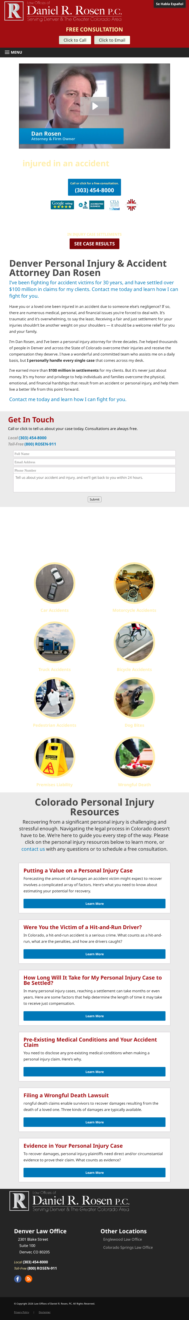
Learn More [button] (95, 903)
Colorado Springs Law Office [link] (128, 1247)
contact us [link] (33, 849)
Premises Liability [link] (54, 784)
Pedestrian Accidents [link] (54, 725)
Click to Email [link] (112, 40)
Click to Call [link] (75, 40)
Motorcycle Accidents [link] (134, 610)
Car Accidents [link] (55, 610)
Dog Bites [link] (134, 725)
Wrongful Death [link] (134, 784)
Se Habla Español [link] (169, 4)
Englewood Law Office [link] (122, 1239)
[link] (63, 11)
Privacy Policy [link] (21, 1312)
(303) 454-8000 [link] (33, 437)
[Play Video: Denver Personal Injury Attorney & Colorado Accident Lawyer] (94, 106)
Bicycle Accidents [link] (134, 669)
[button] (96, 52)
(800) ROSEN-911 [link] (40, 444)
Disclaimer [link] (44, 1312)
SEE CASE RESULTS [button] (94, 244)
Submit (95, 499)
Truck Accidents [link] (54, 669)
